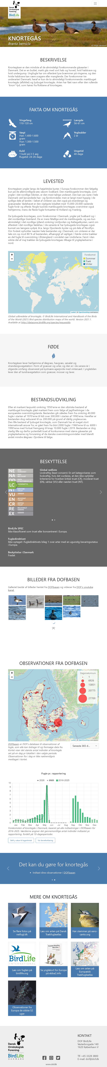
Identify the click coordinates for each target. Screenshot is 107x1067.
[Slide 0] (52, 880)
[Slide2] (53, 600)
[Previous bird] (3, 25)
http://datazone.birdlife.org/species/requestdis (45, 322)
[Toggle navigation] (95, 3)
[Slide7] (53, 613)
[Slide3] (71, 600)
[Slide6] (71, 611)
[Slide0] (52, 520)
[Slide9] (35, 610)
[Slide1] (54, 520)
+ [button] (12, 254)
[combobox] (84, 746)
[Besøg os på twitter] (58, 1058)
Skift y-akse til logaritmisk (21, 840)
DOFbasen (53, 587)
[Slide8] (90, 615)
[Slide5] (17, 613)
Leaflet (73, 312)
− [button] (12, 259)
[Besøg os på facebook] (44, 1058)
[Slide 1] (54, 880)
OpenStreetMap (84, 312)
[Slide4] (90, 601)
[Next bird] (104, 25)
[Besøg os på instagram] (51, 1058)
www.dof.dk (51, 1064)
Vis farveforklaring (45, 840)
